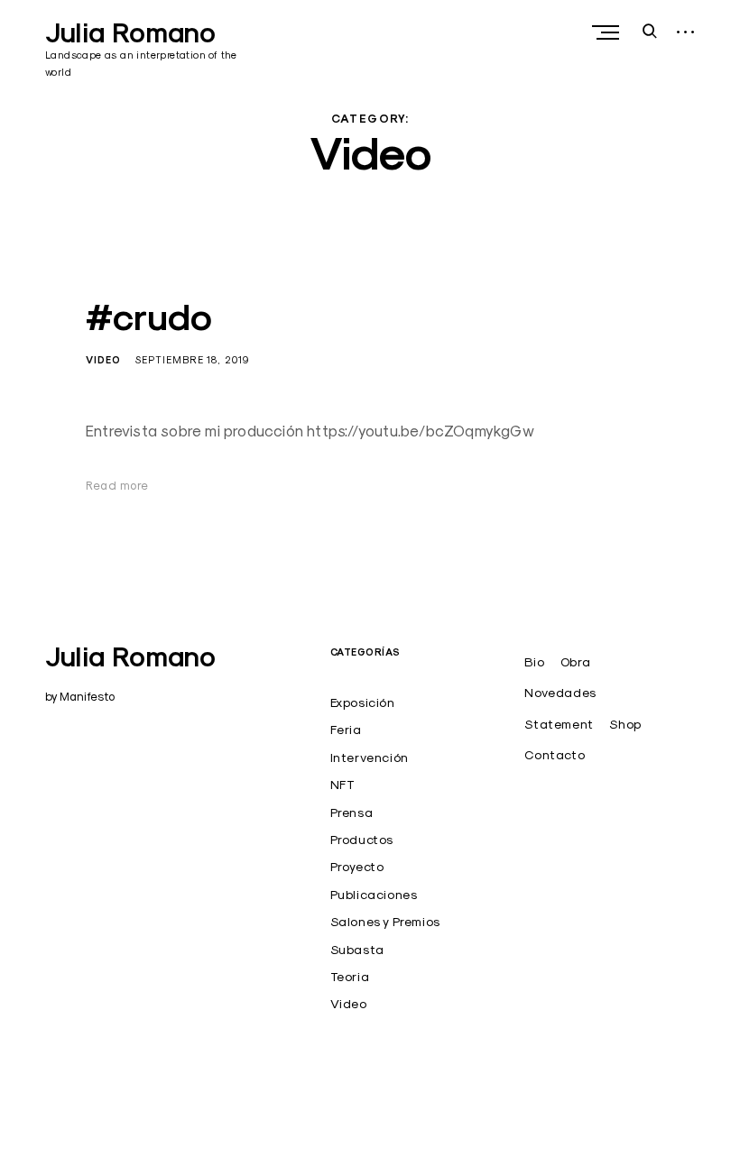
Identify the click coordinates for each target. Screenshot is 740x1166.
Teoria (350, 976)
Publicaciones (374, 894)
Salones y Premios (385, 921)
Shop (625, 724)
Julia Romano (130, 32)
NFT (343, 784)
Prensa (352, 812)
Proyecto (357, 866)
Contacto (554, 755)
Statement (558, 724)
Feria (346, 729)
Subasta (357, 949)
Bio (534, 662)
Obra (575, 662)
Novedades (560, 692)
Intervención (369, 757)
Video (103, 359)
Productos (361, 839)
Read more (117, 485)
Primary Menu (607, 32)
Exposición (362, 702)
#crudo (149, 317)
